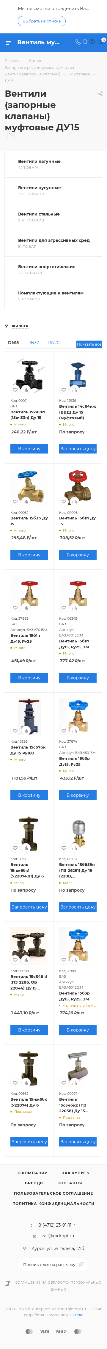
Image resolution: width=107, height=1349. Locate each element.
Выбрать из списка (42, 21)
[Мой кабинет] (92, 42)
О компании (33, 1173)
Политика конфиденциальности (53, 1203)
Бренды (34, 1183)
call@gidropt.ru (58, 1235)
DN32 (33, 342)
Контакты (69, 1183)
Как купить (75, 1173)
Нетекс (76, 1315)
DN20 (53, 342)
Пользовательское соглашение (53, 1193)
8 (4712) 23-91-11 (54, 1225)
